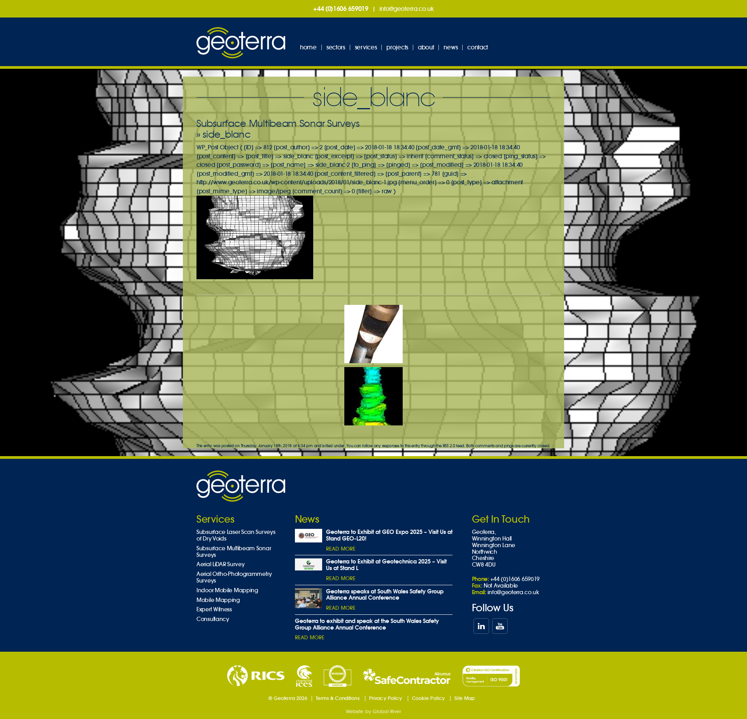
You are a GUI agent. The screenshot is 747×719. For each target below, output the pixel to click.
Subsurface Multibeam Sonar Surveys (277, 123)
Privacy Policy (385, 698)
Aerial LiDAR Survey (220, 564)
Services (366, 47)
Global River (387, 711)
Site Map (464, 698)
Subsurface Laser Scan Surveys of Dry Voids (235, 535)
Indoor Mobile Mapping (227, 590)
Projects (397, 47)
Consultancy (212, 619)
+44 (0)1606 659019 (340, 8)
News (451, 47)
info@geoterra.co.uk (406, 8)
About (426, 47)
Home (308, 47)
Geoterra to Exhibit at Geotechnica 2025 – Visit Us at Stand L (386, 565)
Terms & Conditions (337, 698)
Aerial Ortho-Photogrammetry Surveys (234, 577)
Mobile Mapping (218, 600)
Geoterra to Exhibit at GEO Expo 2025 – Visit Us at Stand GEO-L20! (389, 535)
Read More (341, 549)
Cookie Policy (428, 698)
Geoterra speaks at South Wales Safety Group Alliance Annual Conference (385, 595)
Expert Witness (214, 609)
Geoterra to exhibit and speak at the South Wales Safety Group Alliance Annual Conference (367, 624)
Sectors (335, 47)
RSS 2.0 (449, 445)
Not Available (501, 585)
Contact (477, 47)
